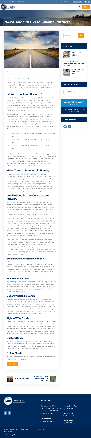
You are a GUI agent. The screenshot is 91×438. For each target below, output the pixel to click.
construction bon (20, 90)
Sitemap (41, 429)
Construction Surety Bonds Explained (76, 54)
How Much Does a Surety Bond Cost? (78, 71)
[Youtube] (86, 2)
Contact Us (70, 7)
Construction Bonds (24, 7)
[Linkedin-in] (89, 2)
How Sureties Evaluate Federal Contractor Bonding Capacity (73, 63)
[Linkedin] (9, 413)
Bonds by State (11, 435)
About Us (60, 7)
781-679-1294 (9, 408)
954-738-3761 (71, 416)
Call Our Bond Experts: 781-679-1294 (15, 1)
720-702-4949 (48, 422)
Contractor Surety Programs (44, 7)
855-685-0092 (71, 423)
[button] (25, 7)
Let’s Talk (12, 364)
